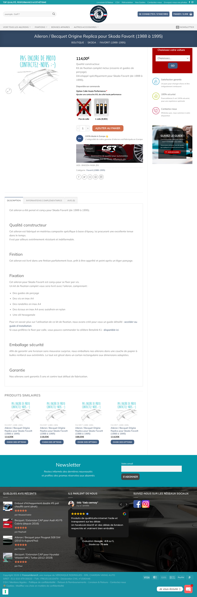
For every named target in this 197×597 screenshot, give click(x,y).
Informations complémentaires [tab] (44, 200)
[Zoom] (9, 91)
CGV (117, 2)
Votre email (127, 463)
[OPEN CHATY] (188, 589)
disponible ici (111, 329)
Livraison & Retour (105, 2)
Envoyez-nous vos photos (175, 2)
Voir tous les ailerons (16, 27)
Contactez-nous (154, 2)
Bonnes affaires (60, 27)
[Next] (138, 155)
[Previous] (81, 155)
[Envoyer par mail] (89, 177)
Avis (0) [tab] (71, 200)
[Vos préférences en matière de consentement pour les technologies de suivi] (5, 592)
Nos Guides (140, 2)
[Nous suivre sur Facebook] (189, 2)
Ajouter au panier (107, 128)
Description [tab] (14, 200)
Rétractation (127, 2)
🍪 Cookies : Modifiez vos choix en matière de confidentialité (33, 585)
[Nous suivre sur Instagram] (192, 2)
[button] (126, 504)
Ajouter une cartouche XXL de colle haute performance (98, 94)
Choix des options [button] (16, 442)
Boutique (77, 42)
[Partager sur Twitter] (84, 177)
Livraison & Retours (98, 582)
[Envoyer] (53, 14)
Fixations (40, 27)
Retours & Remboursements (72, 582)
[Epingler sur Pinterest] (95, 177)
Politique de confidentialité (42, 582)
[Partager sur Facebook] (78, 177)
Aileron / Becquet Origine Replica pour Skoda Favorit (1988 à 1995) (18, 431)
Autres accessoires (85, 27)
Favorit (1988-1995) (113, 42)
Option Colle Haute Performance (91, 91)
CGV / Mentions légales (15, 582)
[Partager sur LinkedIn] (101, 177)
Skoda (92, 42)
